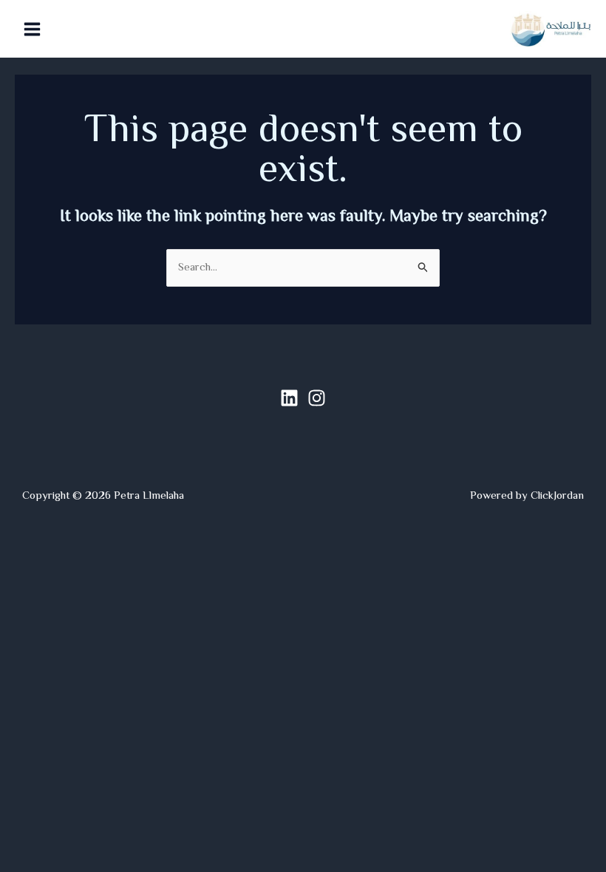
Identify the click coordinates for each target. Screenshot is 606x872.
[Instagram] (316, 398)
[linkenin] (289, 398)
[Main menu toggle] (32, 29)
